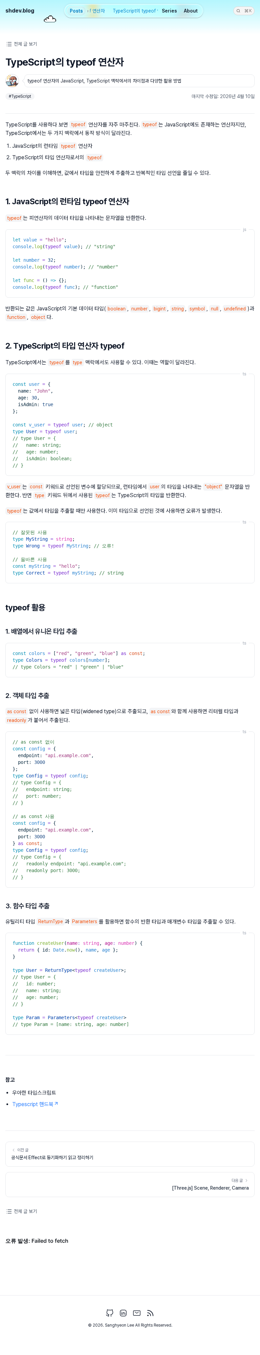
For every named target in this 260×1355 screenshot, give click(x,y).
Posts (76, 11)
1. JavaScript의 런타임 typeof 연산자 (67, 201)
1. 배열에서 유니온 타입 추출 (41, 631)
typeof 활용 (25, 607)
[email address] (137, 1313)
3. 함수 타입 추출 (27, 906)
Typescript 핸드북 (32, 1104)
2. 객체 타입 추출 (27, 696)
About (191, 11)
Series (169, 11)
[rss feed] (150, 1313)
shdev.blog (19, 10)
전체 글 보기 (25, 44)
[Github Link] (110, 1313)
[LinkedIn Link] (123, 1313)
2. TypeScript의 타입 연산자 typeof (64, 346)
